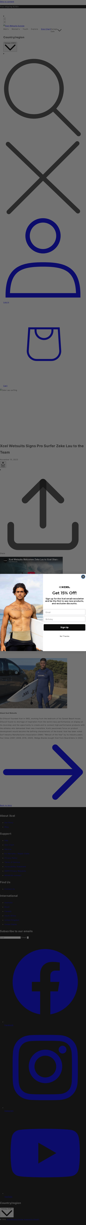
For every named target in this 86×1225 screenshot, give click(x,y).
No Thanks (64, 636)
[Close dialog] (83, 577)
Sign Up (64, 627)
